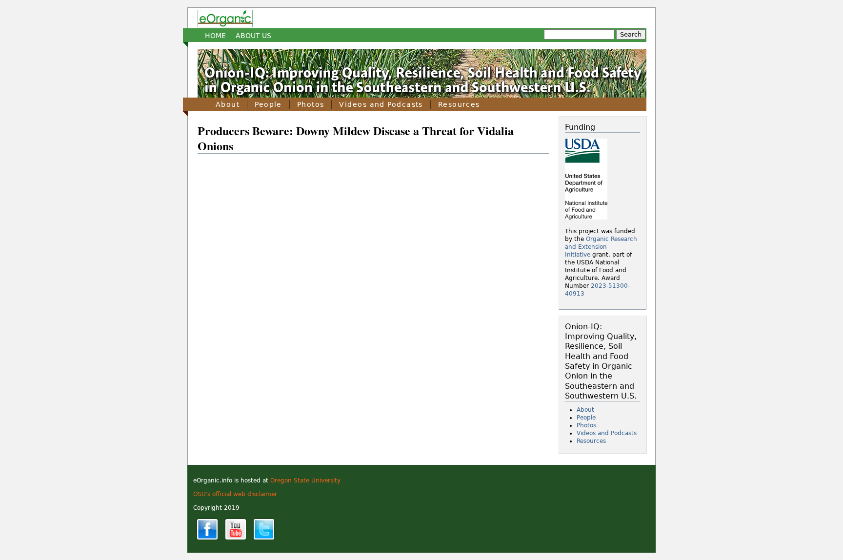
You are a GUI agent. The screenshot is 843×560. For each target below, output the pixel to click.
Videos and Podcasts (380, 104)
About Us (253, 36)
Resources (459, 104)
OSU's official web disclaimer (235, 494)
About (228, 104)
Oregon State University (305, 480)
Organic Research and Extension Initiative (601, 247)
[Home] (225, 18)
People (268, 104)
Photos (310, 104)
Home (215, 36)
